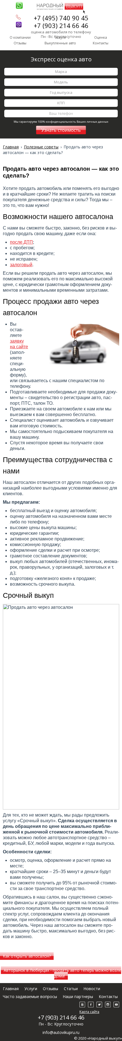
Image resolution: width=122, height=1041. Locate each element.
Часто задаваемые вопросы (30, 996)
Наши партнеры (78, 996)
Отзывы (20, 43)
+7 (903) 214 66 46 (61, 25)
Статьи (71, 988)
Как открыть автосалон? (27, 956)
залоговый (21, 264)
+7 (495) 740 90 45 (61, 18)
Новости (91, 988)
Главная (11, 988)
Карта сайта (89, 1011)
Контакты (100, 43)
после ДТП (21, 242)
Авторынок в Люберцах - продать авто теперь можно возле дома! (62, 973)
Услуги (30, 988)
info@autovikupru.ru (61, 1032)
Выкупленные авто (60, 43)
